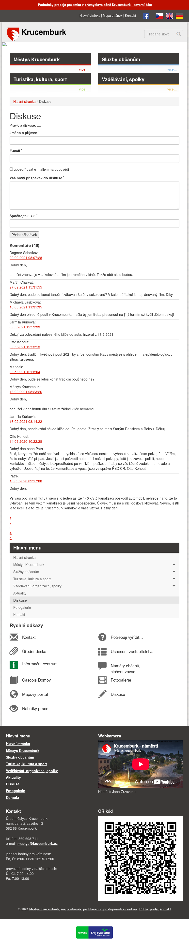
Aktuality (13, 777)
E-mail (16, 150)
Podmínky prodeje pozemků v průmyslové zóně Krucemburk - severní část (95, 4)
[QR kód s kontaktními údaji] (140, 857)
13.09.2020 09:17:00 (26, 480)
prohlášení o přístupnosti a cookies (110, 909)
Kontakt (130, 15)
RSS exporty (148, 909)
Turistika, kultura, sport (40, 79)
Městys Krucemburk (37, 59)
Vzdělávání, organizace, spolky (37, 585)
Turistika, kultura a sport (32, 578)
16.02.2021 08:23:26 (26, 391)
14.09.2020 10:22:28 (26, 441)
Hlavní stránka (89, 15)
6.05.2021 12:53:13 (25, 346)
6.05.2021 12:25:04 (25, 371)
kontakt (165, 909)
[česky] (160, 15)
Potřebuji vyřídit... (127, 637)
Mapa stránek (112, 15)
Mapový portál (35, 694)
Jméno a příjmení (25, 132)
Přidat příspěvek (24, 234)
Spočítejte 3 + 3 (23, 215)
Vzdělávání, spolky (123, 79)
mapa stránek (71, 909)
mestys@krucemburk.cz (37, 843)
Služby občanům (121, 59)
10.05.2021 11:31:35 (26, 307)
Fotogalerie (121, 680)
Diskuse (118, 694)
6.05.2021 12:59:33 (25, 326)
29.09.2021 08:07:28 (26, 257)
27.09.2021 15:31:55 (26, 287)
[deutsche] (179, 15)
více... (83, 69)
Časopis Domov (36, 680)
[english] (169, 15)
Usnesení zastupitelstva (132, 651)
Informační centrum (39, 664)
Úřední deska (34, 651)
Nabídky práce (35, 708)
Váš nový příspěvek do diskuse (37, 177)
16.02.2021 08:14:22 (26, 421)
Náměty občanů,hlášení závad (125, 668)
